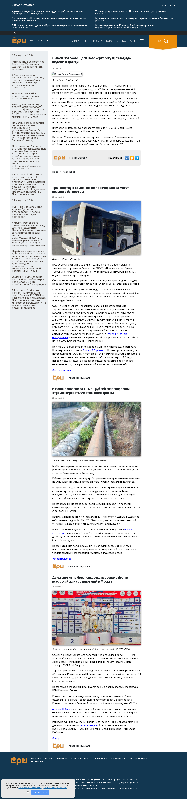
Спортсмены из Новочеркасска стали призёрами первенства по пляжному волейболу (49, 19)
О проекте (36, 758)
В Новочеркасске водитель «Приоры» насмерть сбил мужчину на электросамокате (49, 26)
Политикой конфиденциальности (55, 788)
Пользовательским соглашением (30, 788)
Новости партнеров (80, 758)
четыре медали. (89, 725)
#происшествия (61, 370)
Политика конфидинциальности (109, 758)
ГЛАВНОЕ (75, 41)
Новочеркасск (38, 40)
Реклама (49, 758)
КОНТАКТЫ (130, 41)
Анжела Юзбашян (62, 709)
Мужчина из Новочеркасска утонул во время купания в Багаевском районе (134, 19)
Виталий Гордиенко (94, 350)
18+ (160, 41)
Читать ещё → (168, 5)
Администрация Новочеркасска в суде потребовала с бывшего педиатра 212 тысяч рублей (48, 12)
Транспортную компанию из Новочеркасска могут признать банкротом (130, 12)
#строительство (61, 558)
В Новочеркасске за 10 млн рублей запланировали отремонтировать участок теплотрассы (124, 26)
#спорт (56, 738)
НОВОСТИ (112, 41)
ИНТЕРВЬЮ (93, 41)
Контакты (62, 758)
